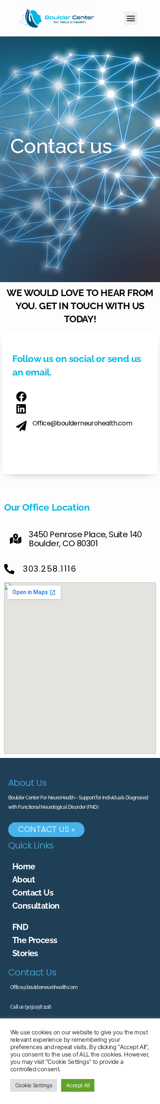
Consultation (35, 906)
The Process (34, 940)
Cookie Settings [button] (33, 1085)
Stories (25, 953)
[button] (130, 18)
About (23, 880)
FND (20, 927)
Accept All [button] (77, 1085)
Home (23, 866)
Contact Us (32, 893)
